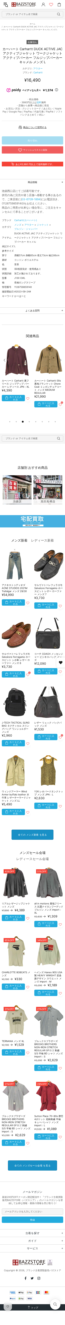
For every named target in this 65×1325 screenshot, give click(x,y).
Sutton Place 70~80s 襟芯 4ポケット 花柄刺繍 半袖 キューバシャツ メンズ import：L (48, 1121)
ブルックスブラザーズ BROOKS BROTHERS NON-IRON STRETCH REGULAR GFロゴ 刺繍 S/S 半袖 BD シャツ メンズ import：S (48, 1049)
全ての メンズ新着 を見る (32, 834)
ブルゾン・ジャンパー (26, 228)
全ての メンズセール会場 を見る (32, 1165)
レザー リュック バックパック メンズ (48, 724)
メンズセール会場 (33, 853)
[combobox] (32, 14)
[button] (55, 1304)
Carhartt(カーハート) (25, 220)
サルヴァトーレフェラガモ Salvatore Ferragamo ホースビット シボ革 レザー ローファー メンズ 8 (16, 658)
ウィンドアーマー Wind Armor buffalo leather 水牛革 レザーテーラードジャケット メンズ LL (16, 796)
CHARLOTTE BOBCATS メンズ (16, 974)
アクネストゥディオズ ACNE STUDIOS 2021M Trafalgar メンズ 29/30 (14, 588)
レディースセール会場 (32, 859)
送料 (39, 102)
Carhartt (38, 72)
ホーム (32, 24)
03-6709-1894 (31, 199)
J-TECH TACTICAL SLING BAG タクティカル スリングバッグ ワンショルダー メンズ (16, 727)
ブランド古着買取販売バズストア (24, 4)
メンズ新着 (19, 540)
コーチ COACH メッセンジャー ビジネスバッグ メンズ (48, 656)
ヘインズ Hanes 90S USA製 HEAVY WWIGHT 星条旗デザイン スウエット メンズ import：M (48, 977)
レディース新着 (42, 540)
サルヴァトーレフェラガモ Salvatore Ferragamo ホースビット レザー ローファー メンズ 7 (48, 590)
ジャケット (43, 224)
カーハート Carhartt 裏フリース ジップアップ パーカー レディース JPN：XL (15, 383)
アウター (38, 68)
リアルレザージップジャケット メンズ (16, 905)
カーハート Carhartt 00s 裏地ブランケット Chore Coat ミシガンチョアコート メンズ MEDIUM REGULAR (47, 386)
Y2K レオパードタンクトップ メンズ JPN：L (48, 793)
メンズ (17, 224)
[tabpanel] (16, 377)
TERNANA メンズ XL (13, 1041)
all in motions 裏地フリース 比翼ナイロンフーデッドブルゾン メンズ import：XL (48, 908)
